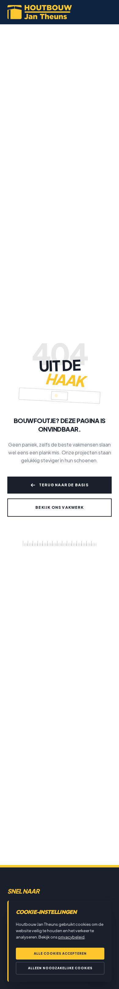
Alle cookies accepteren (60, 953)
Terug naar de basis (63, 485)
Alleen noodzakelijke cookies (60, 968)
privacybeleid (71, 937)
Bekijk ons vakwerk (59, 507)
